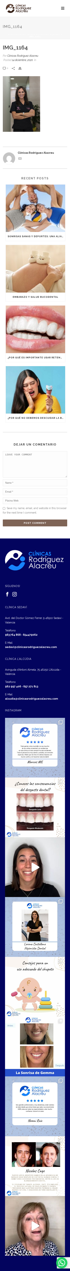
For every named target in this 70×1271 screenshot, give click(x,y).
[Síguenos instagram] (14, 594)
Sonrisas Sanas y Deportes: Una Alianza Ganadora (36, 236)
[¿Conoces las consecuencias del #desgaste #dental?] (35, 807)
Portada (13, 34)
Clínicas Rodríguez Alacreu (22, 55)
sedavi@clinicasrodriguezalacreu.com (31, 647)
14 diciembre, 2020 (22, 60)
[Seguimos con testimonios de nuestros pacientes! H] (35, 867)
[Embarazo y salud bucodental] (35, 269)
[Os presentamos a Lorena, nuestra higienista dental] (35, 927)
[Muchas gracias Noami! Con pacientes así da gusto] (35, 1106)
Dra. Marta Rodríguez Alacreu (40, 34)
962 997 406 (13, 686)
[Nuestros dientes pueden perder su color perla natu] (35, 1166)
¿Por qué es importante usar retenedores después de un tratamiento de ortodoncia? (36, 357)
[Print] (21, 68)
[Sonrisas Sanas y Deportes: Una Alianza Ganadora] (35, 208)
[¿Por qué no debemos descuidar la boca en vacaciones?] (35, 390)
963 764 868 (13, 634)
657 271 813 (30, 686)
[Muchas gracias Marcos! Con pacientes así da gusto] (35, 748)
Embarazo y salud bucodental (35, 297)
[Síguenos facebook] (7, 594)
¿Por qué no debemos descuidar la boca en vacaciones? (36, 418)
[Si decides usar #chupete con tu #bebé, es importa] (35, 987)
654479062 (30, 634)
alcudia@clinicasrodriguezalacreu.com (31, 698)
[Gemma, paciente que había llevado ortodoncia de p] (35, 1047)
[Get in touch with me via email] (19, 159)
